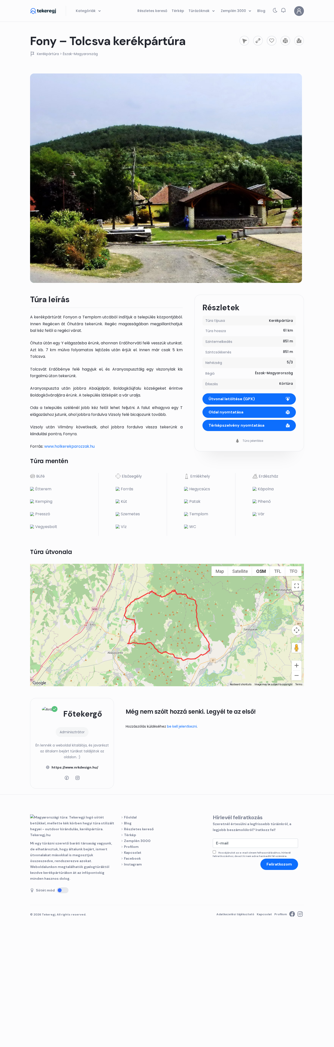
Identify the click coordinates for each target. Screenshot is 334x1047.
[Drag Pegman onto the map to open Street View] (296, 648)
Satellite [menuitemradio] (240, 571)
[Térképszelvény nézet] (299, 41)
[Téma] (275, 11)
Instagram (133, 864)
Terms (298, 684)
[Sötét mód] (62, 890)
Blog (128, 823)
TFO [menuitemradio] (293, 571)
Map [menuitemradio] (220, 571)
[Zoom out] (296, 675)
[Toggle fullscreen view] (296, 586)
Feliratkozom (279, 864)
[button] (283, 10)
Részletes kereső (139, 829)
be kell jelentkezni (182, 726)
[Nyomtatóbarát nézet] (285, 41)
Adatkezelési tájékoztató (235, 914)
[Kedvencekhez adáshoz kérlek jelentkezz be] (272, 41)
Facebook (132, 858)
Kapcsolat (132, 852)
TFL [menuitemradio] (277, 571)
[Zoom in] (296, 665)
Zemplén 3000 (137, 841)
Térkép (130, 835)
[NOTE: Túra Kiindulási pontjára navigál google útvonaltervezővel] (244, 41)
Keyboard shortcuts (241, 684)
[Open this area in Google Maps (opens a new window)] (39, 683)
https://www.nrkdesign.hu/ (75, 767)
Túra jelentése (252, 441)
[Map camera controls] (296, 630)
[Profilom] (299, 11)
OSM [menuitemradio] (261, 571)
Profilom (131, 846)
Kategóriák (86, 10)
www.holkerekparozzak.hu (69, 446)
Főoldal (130, 817)
